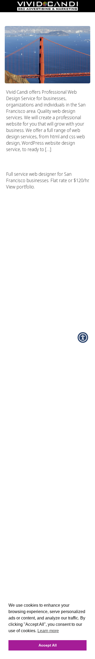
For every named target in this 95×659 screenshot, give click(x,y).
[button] (82, 337)
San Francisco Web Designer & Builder (47, 155)
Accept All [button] (48, 645)
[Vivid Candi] (47, 9)
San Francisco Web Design (47, 15)
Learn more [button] (48, 630)
